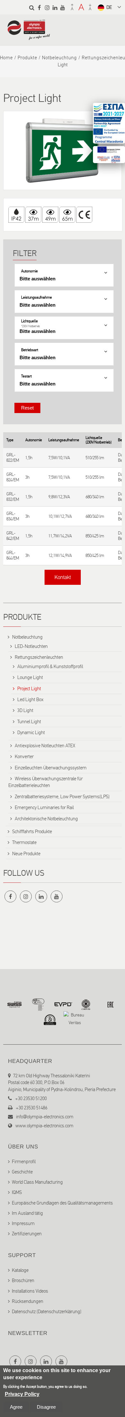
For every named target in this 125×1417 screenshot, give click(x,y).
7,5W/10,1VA (59, 457)
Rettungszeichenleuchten (39, 657)
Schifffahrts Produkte (32, 831)
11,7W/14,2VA (60, 536)
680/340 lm (95, 497)
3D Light (25, 710)
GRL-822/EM (12, 457)
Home (6, 58)
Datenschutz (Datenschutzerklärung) (46, 1311)
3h (27, 477)
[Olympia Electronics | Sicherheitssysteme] (28, 37)
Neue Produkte (26, 854)
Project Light (29, 689)
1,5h (28, 457)
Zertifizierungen (27, 1234)
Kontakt (62, 577)
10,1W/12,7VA (60, 516)
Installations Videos (30, 1291)
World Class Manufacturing (37, 1182)
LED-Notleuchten (31, 646)
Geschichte (22, 1172)
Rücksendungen (27, 1301)
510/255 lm (95, 457)
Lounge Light (30, 677)
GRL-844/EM (12, 555)
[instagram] (47, 7)
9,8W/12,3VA (59, 497)
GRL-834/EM (12, 516)
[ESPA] (109, 123)
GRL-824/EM (12, 477)
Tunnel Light (29, 722)
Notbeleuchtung (59, 58)
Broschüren (23, 1280)
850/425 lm (95, 536)
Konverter (24, 756)
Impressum (23, 1223)
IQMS (17, 1192)
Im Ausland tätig (27, 1213)
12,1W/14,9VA (60, 555)
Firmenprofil (24, 1161)
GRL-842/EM (12, 535)
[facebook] (39, 7)
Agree (16, 1407)
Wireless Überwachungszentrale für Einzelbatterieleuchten (45, 782)
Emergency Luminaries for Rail (44, 807)
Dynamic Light (31, 732)
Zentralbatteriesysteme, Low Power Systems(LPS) (62, 797)
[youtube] (62, 7)
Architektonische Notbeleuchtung (46, 819)
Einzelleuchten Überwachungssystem (51, 768)
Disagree (46, 1407)
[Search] (32, 7)
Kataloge (20, 1270)
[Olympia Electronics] (62, 150)
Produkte (27, 58)
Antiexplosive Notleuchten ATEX (45, 746)
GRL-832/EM (12, 496)
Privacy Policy (22, 1394)
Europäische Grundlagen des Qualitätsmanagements (62, 1203)
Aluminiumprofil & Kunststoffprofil (50, 666)
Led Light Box (30, 699)
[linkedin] (55, 7)
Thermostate (24, 842)
